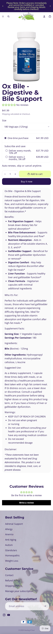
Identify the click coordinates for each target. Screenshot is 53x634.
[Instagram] (4, 615)
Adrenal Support (14, 523)
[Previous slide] (3, 6)
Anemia (9, 534)
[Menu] (3, 16)
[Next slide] (50, 6)
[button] (9, 104)
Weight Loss (11, 560)
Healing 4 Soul (29, 630)
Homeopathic (12, 555)
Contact (9, 575)
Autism (9, 545)
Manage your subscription (19, 591)
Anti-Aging (10, 539)
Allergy (8, 529)
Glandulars (11, 550)
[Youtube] (8, 615)
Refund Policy (12, 580)
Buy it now (26, 181)
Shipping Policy (13, 585)
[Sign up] (45, 606)
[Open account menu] (44, 16)
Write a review (26, 502)
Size (4, 120)
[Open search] (8, 16)
